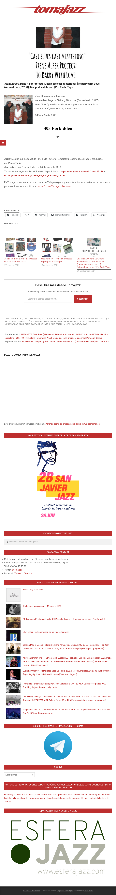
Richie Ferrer (56, 324)
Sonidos (90, 318)
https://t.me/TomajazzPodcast (54, 186)
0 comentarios (79, 324)
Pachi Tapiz (24, 324)
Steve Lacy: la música (33, 589)
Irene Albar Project (67, 321)
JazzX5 (57, 318)
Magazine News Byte (65, 890)
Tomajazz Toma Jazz (24, 573)
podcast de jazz (40, 324)
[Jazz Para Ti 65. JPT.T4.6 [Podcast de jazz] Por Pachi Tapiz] (57, 247)
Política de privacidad (31, 890)
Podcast (80, 318)
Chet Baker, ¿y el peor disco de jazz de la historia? (46, 632)
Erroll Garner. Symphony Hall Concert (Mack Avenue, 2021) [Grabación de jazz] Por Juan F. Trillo (66, 341)
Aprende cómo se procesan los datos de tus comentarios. (73, 424)
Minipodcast (11, 324)
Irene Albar (50, 321)
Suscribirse (83, 298)
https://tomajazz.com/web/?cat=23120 (82, 171)
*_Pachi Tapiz (68, 318)
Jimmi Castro (94, 321)
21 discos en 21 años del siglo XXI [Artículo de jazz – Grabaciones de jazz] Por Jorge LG (64, 619)
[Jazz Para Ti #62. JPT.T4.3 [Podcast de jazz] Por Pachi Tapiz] (21, 247)
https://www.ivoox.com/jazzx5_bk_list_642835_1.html (34, 175)
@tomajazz (17, 570)
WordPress (88, 890)
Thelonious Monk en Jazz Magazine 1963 (42, 606)
